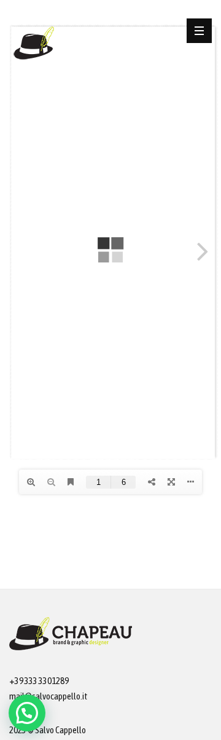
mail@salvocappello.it (48, 696)
